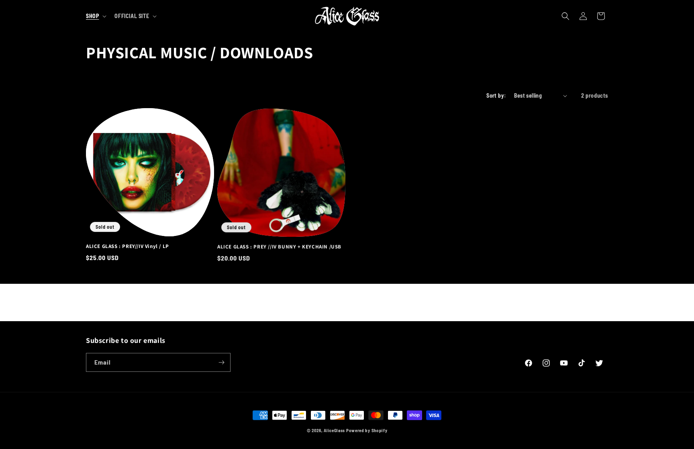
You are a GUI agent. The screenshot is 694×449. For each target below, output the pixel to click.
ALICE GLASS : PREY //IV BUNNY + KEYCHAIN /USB (279, 246)
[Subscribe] (221, 362)
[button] (95, 16)
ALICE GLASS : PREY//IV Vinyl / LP (127, 246)
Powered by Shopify (367, 430)
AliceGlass (334, 430)
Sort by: (496, 95)
